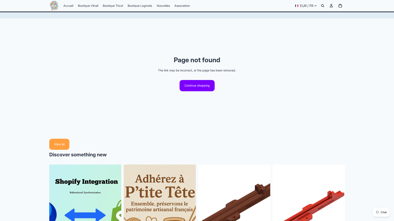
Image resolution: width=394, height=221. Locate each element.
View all (59, 144)
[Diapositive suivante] (264, 209)
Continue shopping (197, 85)
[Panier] (340, 5)
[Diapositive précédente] (204, 209)
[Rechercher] (322, 5)
